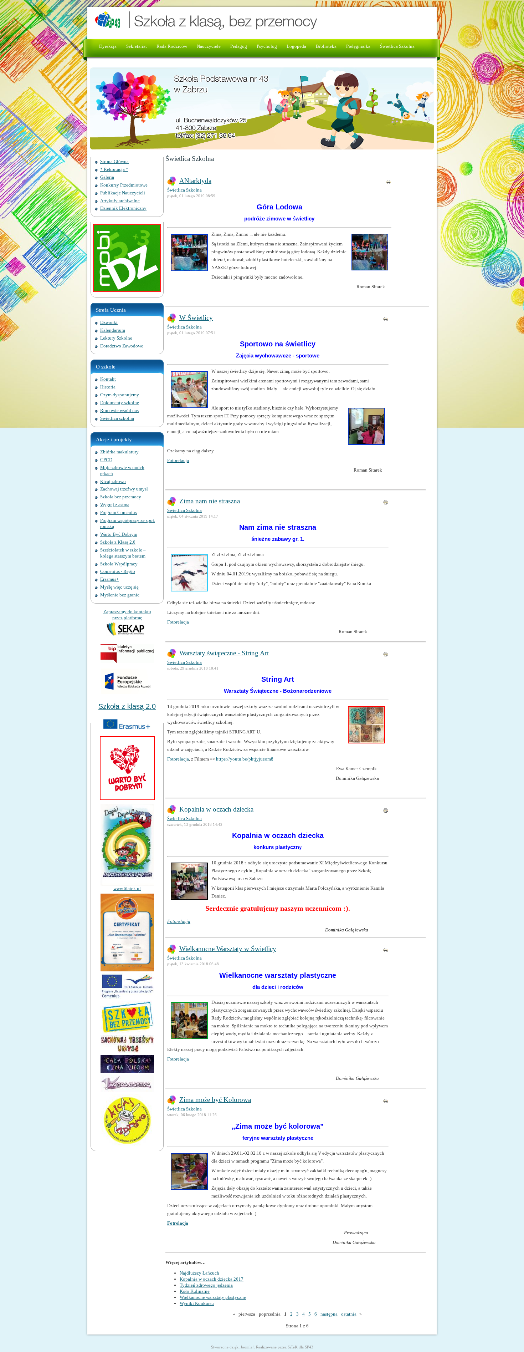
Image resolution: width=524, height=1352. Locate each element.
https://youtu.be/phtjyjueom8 (244, 759)
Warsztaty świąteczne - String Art (224, 653)
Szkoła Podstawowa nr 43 (236, 21)
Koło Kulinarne (195, 1291)
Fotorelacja (178, 460)
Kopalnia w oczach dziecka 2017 (211, 1279)
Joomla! (247, 1347)
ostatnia (348, 1314)
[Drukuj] (388, 183)
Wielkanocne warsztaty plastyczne (213, 1297)
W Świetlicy (196, 317)
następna (329, 1314)
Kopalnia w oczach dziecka (216, 809)
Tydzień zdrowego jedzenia (206, 1285)
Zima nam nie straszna (209, 501)
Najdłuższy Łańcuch (199, 1273)
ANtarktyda (195, 180)
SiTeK (293, 1347)
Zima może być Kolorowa (215, 1099)
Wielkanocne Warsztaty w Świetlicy (227, 948)
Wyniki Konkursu (197, 1303)
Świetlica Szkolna (184, 190)
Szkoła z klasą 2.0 (127, 706)
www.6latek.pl (127, 888)
